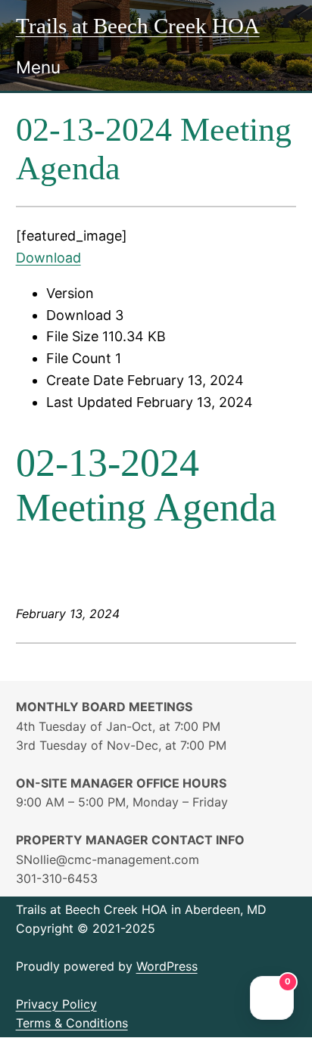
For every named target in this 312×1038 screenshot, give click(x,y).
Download (48, 258)
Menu (38, 67)
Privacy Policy (56, 1004)
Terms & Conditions (72, 1022)
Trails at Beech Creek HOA (138, 26)
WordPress (167, 966)
